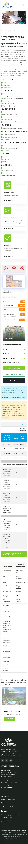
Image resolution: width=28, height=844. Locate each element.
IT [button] (20, 5)
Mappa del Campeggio (7, 806)
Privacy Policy (9, 839)
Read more (7, 201)
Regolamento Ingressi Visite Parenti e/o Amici (12, 554)
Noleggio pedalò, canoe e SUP (20, 594)
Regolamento (5, 796)
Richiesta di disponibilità (8, 799)
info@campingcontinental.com (11, 815)
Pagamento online (6, 803)
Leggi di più (9, 718)
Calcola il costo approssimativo (14, 374)
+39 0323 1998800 (8, 821)
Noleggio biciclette (18, 587)
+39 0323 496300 (8, 818)
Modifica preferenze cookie (14, 841)
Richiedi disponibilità (13, 368)
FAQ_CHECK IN (14, 380)
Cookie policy (17, 839)
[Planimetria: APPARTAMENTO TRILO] (14, 281)
